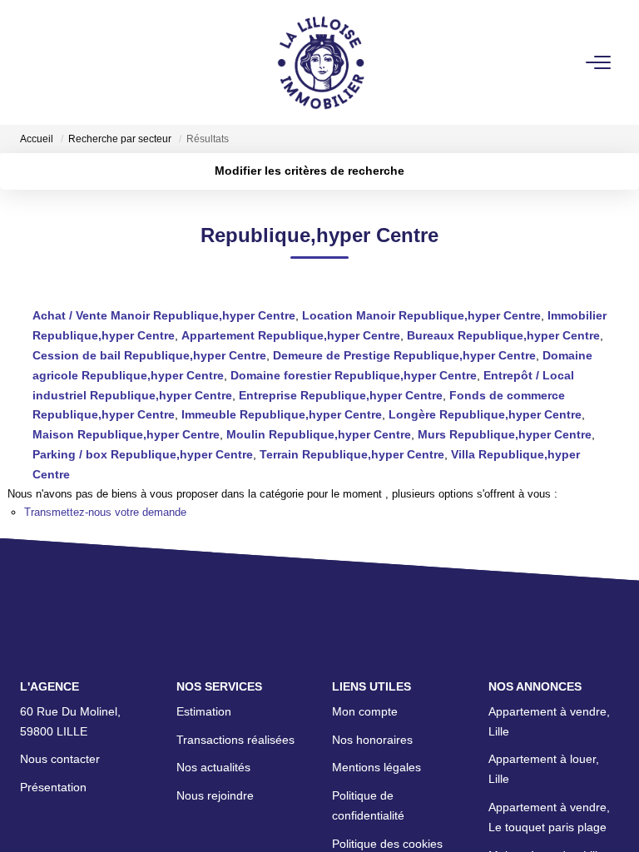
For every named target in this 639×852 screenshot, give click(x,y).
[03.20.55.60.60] (613, 814)
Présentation (53, 787)
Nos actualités (213, 767)
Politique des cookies (387, 843)
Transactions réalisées (235, 739)
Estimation (203, 711)
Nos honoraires (372, 739)
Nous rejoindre (215, 795)
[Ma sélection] (54, 62)
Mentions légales (376, 767)
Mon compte (365, 711)
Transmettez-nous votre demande (105, 512)
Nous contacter (60, 758)
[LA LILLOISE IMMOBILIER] (324, 62)
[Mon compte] (30, 62)
